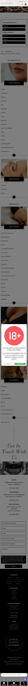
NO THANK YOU (7, 363)
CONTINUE (20, 363)
